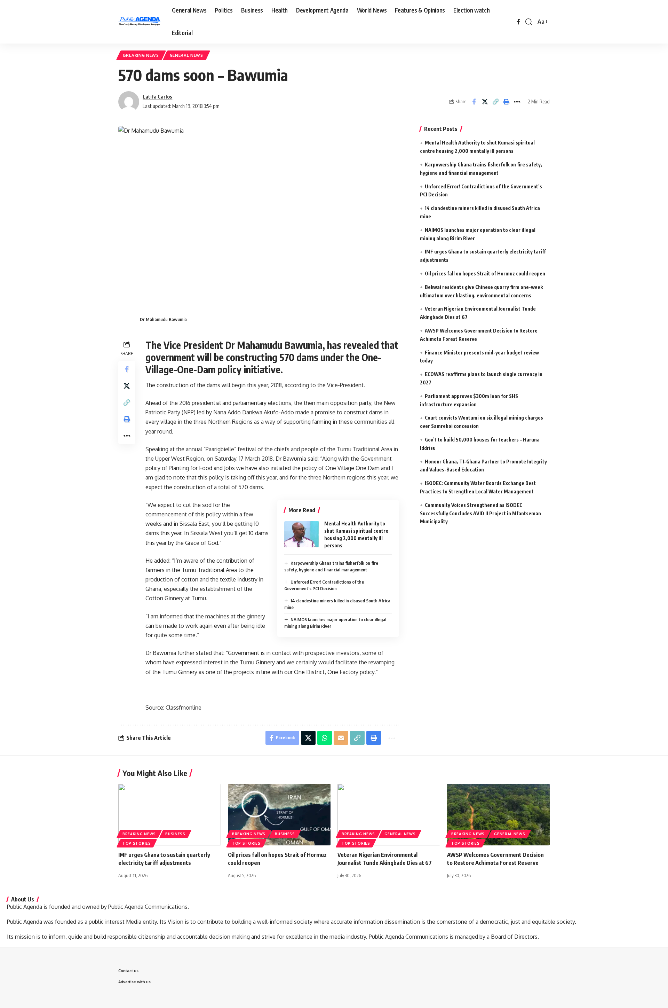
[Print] (506, 101)
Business (175, 834)
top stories (136, 843)
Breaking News (141, 55)
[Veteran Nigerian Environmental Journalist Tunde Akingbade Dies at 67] (388, 814)
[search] (528, 22)
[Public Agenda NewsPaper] (139, 21)
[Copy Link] (495, 101)
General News (186, 55)
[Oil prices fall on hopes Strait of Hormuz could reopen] (279, 814)
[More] (517, 101)
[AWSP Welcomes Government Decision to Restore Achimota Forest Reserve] (498, 814)
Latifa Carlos (157, 96)
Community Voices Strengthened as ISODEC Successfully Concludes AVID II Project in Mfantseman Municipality (480, 513)
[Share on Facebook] (474, 101)
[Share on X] (485, 101)
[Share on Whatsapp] (324, 738)
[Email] (341, 738)
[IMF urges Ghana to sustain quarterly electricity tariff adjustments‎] (169, 814)
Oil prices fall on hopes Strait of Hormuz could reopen (485, 273)
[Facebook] (518, 21)
